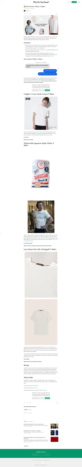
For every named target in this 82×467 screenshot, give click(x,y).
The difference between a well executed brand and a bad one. (34, 432)
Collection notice (46, 460)
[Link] (22, 43)
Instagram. (45, 390)
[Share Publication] (70, 2)
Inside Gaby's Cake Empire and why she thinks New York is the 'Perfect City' (36, 425)
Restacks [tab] (30, 409)
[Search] (68, 2)
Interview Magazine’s (43, 45)
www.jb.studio (35, 385)
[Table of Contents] (1, 233)
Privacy (40, 460)
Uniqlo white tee (39, 132)
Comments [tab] (26, 409)
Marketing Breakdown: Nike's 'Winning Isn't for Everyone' (34, 438)
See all (25, 446)
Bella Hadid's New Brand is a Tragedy (32, 430)
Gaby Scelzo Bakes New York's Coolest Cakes (34, 424)
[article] (41, 426)
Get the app (46, 462)
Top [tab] (24, 421)
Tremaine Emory (43, 49)
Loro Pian (48, 347)
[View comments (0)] (28, 13)
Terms (42, 460)
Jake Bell (27, 10)
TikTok (36, 387)
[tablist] (28, 410)
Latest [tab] (27, 421)
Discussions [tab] (31, 421)
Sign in (79, 2)
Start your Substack (38, 462)
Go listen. (52, 56)
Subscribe (74, 2)
